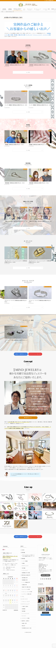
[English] (3, 549)
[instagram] (46, 0)
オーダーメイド (29, 34)
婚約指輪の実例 (24, 577)
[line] (49, 0)
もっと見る (28, 112)
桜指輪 (11, 34)
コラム (22, 596)
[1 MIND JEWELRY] (28, 5)
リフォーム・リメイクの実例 (27, 591)
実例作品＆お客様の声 (25, 575)
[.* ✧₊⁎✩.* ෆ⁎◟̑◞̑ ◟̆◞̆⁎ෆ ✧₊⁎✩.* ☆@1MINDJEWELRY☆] (49, 591)
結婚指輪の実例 (24, 580)
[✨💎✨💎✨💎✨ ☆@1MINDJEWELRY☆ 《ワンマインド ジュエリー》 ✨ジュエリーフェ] (41, 591)
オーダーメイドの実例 (26, 589)
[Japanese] (4, 549)
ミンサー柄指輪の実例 (26, 582)
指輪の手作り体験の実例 (26, 587)
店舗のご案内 (24, 623)
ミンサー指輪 (7, 34)
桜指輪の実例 (24, 584)
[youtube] (50, 0)
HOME (22, 550)
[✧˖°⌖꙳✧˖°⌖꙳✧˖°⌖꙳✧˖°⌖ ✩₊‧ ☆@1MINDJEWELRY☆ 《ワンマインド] (49, 607)
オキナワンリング (25, 565)
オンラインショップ (25, 604)
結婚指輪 (49, 33)
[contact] (52, 0)
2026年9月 (16, 610)
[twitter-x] (45, 0)
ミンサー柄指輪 (24, 561)
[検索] (53, 0)
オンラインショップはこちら (35, 354)
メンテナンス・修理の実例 (26, 594)
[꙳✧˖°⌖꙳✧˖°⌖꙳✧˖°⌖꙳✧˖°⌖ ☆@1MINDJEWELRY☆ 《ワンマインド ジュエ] (41, 599)
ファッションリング (25, 613)
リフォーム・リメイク (37, 34)
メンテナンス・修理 (46, 34)
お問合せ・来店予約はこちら (21, 354)
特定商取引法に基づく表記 (26, 628)
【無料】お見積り (25, 606)
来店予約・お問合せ (25, 620)
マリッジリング (24, 570)
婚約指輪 (15, 34)
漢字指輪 (23, 568)
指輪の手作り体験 (21, 34)
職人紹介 (23, 625)
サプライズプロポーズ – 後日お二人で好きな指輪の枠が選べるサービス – (28, 555)
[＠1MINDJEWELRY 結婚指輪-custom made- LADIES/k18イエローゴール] (41, 607)
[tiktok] (48, 0)
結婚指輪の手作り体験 (26, 572)
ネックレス (24, 615)
